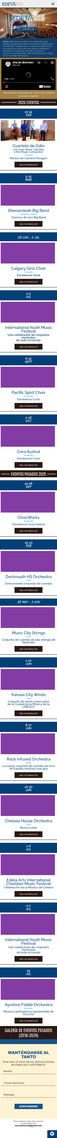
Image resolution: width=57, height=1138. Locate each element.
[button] (53, 4)
